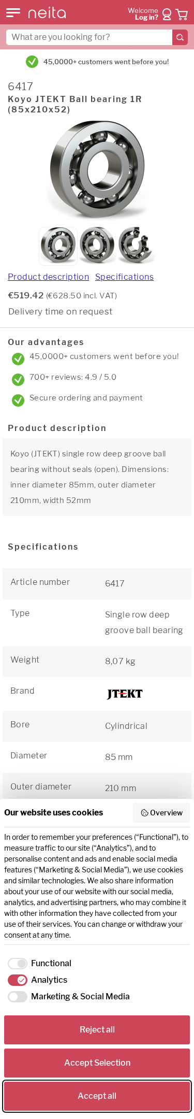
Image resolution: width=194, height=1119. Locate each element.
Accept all (97, 1096)
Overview (166, 812)
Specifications (124, 277)
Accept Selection (97, 1063)
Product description (48, 277)
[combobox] (97, 37)
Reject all (97, 1030)
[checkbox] (37, 963)
